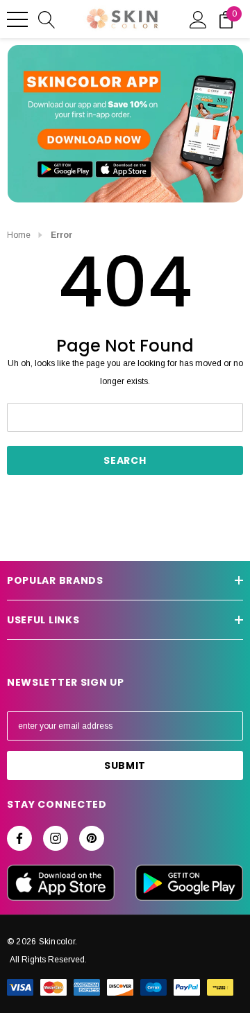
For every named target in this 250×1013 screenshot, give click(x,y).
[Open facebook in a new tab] (19, 838)
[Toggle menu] (17, 19)
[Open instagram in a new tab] (55, 838)
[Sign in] (198, 19)
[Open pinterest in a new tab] (91, 838)
